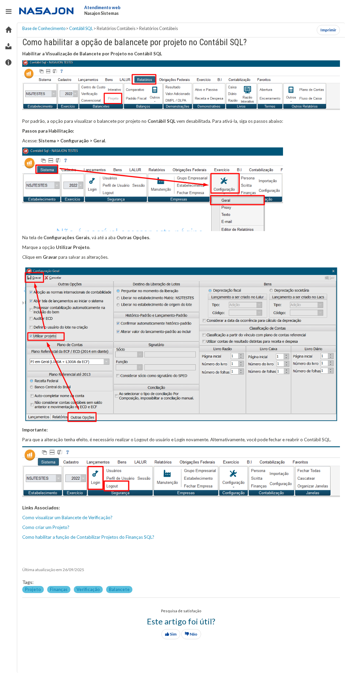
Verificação (88, 589)
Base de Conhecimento (43, 28)
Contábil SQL (81, 28)
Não (193, 634)
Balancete (119, 589)
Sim (173, 634)
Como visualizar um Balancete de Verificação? (67, 517)
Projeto (33, 589)
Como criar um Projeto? (45, 527)
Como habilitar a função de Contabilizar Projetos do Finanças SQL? (88, 537)
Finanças (59, 589)
